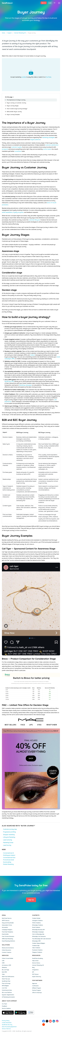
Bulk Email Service (6, 918)
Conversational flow (9, 857)
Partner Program (36, 990)
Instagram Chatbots (37, 920)
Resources (36, 955)
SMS (13, 359)
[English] (55, 2)
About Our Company (9, 1001)
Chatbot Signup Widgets (38, 943)
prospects (5, 149)
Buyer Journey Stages (12, 105)
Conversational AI (8, 853)
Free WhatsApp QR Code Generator (41, 938)
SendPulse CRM (9, 381)
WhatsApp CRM (36, 941)
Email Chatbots (36, 927)
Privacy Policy (5, 1020)
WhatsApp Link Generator (39, 936)
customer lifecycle (34, 220)
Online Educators (6, 950)
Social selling (7, 862)
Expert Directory (36, 976)
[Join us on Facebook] (43, 1021)
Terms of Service (6, 1028)
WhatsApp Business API (38, 929)
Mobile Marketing (8, 864)
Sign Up (44, 3)
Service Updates (6, 1008)
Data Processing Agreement (9, 1026)
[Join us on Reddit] (43, 1024)
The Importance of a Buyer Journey (16, 100)
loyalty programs (18, 212)
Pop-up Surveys (6, 983)
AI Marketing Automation (8, 997)
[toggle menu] (59, 3)
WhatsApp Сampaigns (38, 932)
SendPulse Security (7, 1024)
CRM (3, 963)
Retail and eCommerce (8, 948)
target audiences (35, 139)
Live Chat (4, 988)
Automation (5, 927)
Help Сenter (35, 960)
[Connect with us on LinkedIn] (53, 1021)
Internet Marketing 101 (38, 965)
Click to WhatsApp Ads (38, 934)
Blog (33, 967)
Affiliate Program (36, 988)
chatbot (32, 355)
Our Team (4, 1004)
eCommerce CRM (6, 965)
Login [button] (50, 3)
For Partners (37, 980)
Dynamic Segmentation (8, 994)
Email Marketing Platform (8, 941)
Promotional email (8, 860)
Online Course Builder (7, 958)
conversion (18, 151)
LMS (3, 960)
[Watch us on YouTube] (50, 1021)
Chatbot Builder (36, 918)
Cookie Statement (6, 1022)
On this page (8, 97)
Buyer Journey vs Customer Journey (16, 103)
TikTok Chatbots (36, 923)
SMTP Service (5, 920)
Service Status (36, 963)
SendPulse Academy (37, 958)
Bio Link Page (5, 969)
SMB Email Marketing (7, 938)
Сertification (35, 985)
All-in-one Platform (7, 992)
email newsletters (7, 212)
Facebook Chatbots (37, 950)
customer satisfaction (51, 145)
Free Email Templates (7, 932)
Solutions (6, 945)
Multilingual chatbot (9, 855)
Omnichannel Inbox (7, 990)
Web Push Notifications (8, 976)
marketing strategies (48, 137)
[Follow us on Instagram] (57, 1021)
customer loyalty (16, 147)
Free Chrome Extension (8, 936)
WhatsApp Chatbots (37, 925)
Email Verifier (5, 934)
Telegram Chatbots (37, 952)
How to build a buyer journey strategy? (17, 108)
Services (5, 955)
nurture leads (47, 149)
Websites (4, 967)
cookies (23, 77)
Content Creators (6, 952)
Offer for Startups (37, 992)
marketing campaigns (25, 385)
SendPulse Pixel (6, 981)
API (33, 972)
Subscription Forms (7, 925)
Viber (3, 974)
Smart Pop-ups (6, 979)
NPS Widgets (5, 985)
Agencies (34, 983)
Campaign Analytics (7, 929)
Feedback (4, 1006)
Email (4, 915)
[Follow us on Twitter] (47, 1021)
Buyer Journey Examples (13, 114)
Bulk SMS (4, 972)
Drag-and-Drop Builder (8, 923)
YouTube (48, 77)
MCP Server (35, 974)
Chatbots (35, 915)
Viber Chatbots (36, 947)
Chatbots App (35, 945)
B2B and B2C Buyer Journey (14, 111)
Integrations (35, 969)
